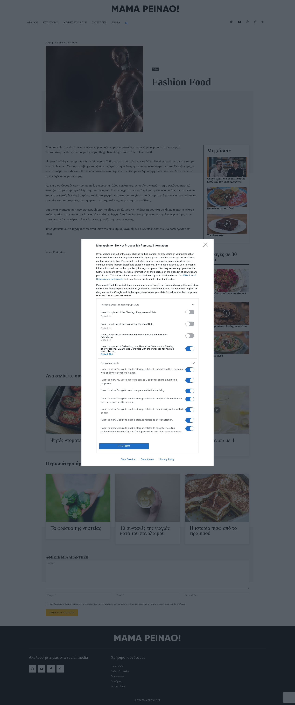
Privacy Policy (166, 459)
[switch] (189, 312)
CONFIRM (124, 446)
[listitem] (147, 304)
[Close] (206, 246)
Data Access (147, 459)
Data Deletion (128, 459)
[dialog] (147, 352)
